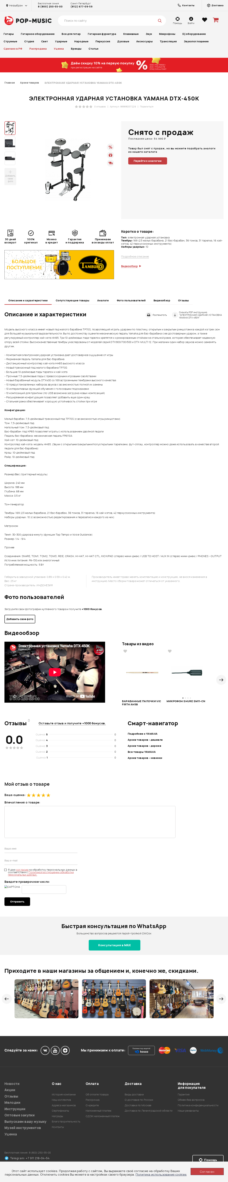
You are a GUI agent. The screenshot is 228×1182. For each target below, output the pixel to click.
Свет (44, 41)
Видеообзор (162, 300)
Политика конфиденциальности (198, 1105)
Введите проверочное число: (27, 881)
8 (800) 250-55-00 (50, 6)
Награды (57, 1116)
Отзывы (183, 300)
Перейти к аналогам (148, 161)
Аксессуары (144, 41)
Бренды (76, 48)
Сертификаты (60, 1110)
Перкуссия (102, 41)
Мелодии (12, 1102)
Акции (9, 1090)
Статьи (93, 48)
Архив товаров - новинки (145, 758)
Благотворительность (66, 1121)
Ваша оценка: (14, 795)
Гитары (9, 34)
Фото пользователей (131, 300)
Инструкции (14, 1109)
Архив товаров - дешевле (145, 739)
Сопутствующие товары (72, 300)
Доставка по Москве (138, 1105)
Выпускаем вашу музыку (25, 1121)
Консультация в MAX (114, 945)
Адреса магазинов (64, 1105)
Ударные (61, 41)
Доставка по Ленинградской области (149, 1110)
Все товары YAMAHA (142, 752)
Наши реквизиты (188, 1110)
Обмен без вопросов (191, 1099)
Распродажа (38, 48)
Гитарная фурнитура (102, 34)
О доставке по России (139, 1099)
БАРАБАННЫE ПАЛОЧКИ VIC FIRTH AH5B (141, 703)
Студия (29, 41)
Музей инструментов (22, 1128)
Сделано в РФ (13, 48)
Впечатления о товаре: (22, 802)
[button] (221, 680)
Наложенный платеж (99, 1110)
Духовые (123, 41)
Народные (81, 41)
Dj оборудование (194, 34)
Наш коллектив (61, 1099)
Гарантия (184, 1094)
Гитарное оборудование (38, 34)
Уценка (59, 48)
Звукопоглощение (196, 41)
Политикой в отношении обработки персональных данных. (41, 873)
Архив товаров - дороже (144, 745)
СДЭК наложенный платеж (103, 1116)
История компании (64, 1094)
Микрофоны (167, 34)
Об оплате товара (97, 1094)
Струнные (10, 41)
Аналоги (103, 300)
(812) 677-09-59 (81, 6)
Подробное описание (135, 256)
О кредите (92, 1105)
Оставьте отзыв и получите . (72, 723)
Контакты (58, 1127)
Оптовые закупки (19, 1115)
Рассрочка (93, 1099)
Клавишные (131, 34)
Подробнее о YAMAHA (143, 733)
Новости (11, 1084)
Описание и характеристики (28, 300)
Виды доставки (134, 1094)
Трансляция (168, 41)
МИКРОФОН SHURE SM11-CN (186, 701)
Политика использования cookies (161, 1174)
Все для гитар (71, 34)
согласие (22, 869)
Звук (149, 34)
